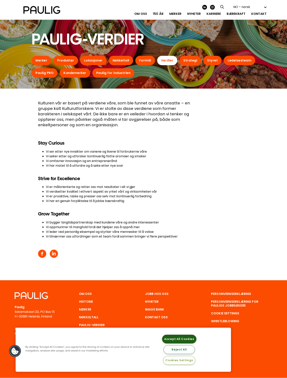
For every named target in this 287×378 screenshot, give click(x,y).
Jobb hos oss (156, 294)
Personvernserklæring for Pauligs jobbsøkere (234, 303)
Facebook (42, 254)
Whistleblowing (225, 321)
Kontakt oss (156, 317)
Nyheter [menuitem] (194, 14)
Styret (212, 60)
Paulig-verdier (92, 325)
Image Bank (154, 309)
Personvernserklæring (231, 294)
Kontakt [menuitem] (258, 14)
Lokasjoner (93, 60)
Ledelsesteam (239, 60)
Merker (41, 60)
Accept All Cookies (179, 339)
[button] (15, 351)
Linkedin (54, 254)
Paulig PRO (44, 73)
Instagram (212, 7)
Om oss (85, 294)
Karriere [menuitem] (214, 14)
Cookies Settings (179, 360)
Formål (145, 60)
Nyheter (152, 301)
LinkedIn (204, 7)
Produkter (65, 60)
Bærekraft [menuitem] (236, 14)
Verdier (167, 60)
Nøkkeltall (121, 60)
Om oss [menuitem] (140, 14)
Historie (86, 301)
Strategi (190, 60)
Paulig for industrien (113, 73)
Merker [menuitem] (175, 14)
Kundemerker (74, 73)
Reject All (179, 349)
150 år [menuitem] (158, 14)
